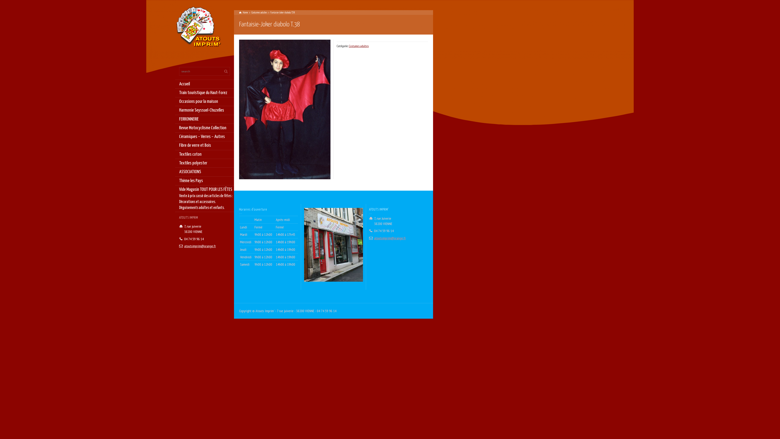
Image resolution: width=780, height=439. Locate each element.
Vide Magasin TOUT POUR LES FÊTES (206, 198)
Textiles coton (190, 154)
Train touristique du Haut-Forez (203, 92)
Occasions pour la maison (198, 101)
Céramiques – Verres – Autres (202, 136)
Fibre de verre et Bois (195, 145)
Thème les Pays (191, 180)
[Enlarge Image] (284, 109)
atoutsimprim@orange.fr (200, 246)
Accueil (184, 84)
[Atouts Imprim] (198, 28)
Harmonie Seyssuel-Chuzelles (201, 110)
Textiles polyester (193, 163)
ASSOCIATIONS (190, 172)
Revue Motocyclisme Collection (202, 128)
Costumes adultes (359, 46)
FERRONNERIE (189, 119)
